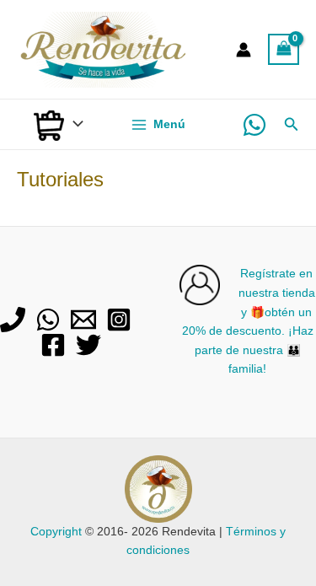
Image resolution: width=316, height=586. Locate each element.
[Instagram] (118, 319)
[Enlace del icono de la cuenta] (243, 49)
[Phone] (12, 319)
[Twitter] (88, 345)
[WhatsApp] (254, 124)
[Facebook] (53, 345)
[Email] (83, 319)
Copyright (56, 531)
